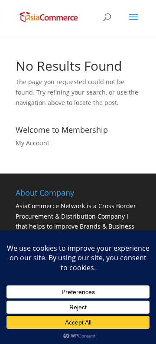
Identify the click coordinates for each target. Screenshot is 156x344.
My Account (32, 143)
